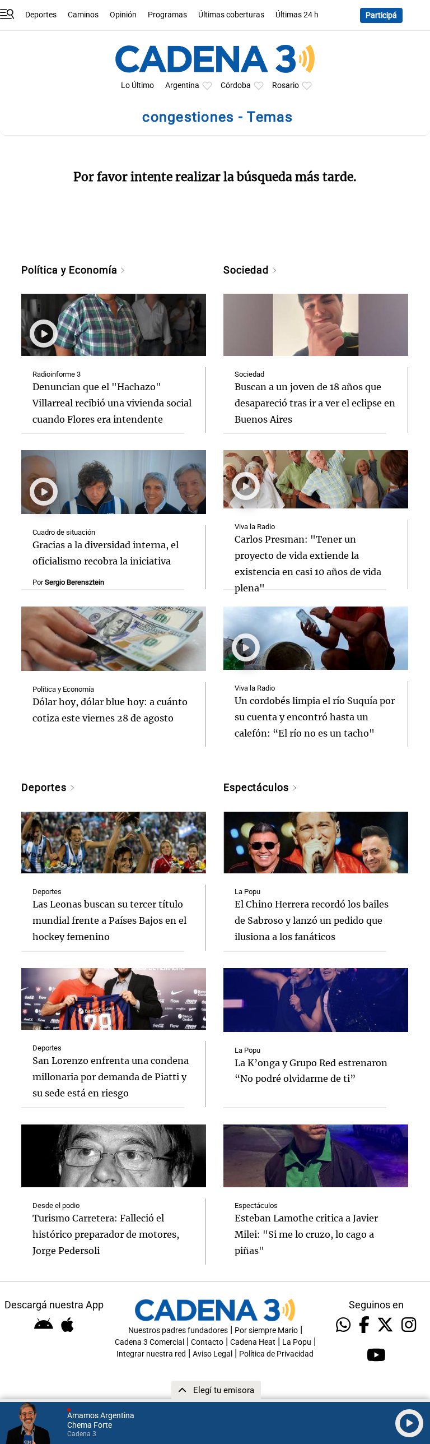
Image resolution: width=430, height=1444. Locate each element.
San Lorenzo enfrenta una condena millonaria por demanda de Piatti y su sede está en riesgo (110, 1077)
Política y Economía (70, 270)
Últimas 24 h (297, 15)
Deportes (41, 15)
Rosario (285, 85)
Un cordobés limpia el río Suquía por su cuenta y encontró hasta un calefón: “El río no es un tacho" (315, 717)
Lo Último (137, 85)
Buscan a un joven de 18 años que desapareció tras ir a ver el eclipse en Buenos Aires (315, 403)
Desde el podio (56, 1205)
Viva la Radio (255, 526)
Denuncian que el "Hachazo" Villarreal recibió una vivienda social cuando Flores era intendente (111, 403)
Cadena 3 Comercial (149, 1342)
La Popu (247, 891)
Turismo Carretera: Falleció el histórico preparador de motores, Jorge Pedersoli (105, 1234)
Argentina (182, 85)
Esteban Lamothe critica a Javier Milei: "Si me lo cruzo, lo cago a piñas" (306, 1234)
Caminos (83, 15)
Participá (381, 15)
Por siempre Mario (266, 1330)
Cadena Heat (252, 1342)
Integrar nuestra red (151, 1354)
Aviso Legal (212, 1354)
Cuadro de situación (63, 532)
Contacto (207, 1342)
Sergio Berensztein (74, 582)
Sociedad (247, 270)
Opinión (123, 15)
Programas (167, 15)
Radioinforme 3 (56, 374)
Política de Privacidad (276, 1354)
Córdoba (236, 85)
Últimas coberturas (231, 15)
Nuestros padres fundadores (178, 1330)
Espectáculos (257, 787)
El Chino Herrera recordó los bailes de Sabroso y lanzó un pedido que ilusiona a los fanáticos (312, 920)
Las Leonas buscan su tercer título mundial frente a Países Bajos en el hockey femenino (109, 920)
